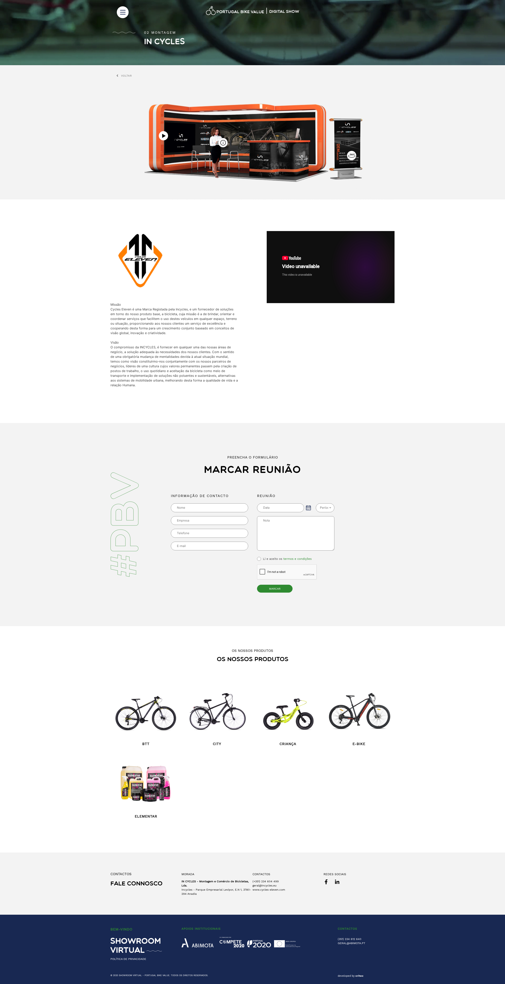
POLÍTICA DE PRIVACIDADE (128, 959)
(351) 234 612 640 (349, 939)
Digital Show (284, 12)
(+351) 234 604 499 (265, 881)
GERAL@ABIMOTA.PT (351, 943)
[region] (252, 32)
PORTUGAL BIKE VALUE (157, 975)
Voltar (126, 75)
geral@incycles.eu (264, 885)
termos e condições (297, 559)
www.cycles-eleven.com (268, 889)
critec (359, 975)
